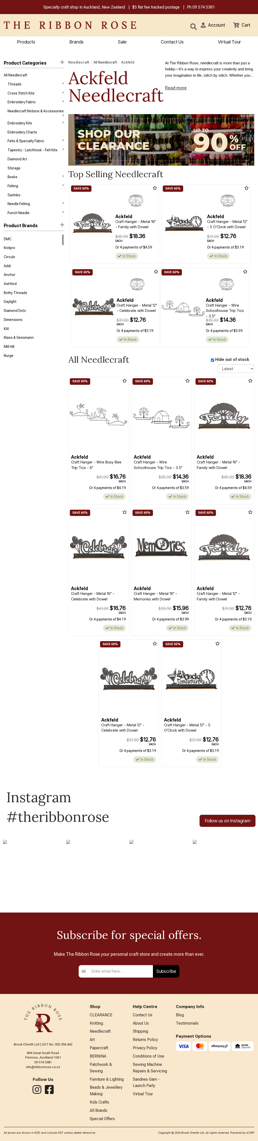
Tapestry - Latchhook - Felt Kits (32, 150)
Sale (122, 41)
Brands (77, 41)
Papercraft (99, 1047)
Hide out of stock (232, 359)
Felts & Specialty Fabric (26, 141)
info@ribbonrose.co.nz (43, 1067)
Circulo (9, 257)
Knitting (96, 1023)
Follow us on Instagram (227, 820)
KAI (6, 329)
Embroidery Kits (20, 123)
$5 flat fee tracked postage (156, 7)
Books (12, 177)
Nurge (8, 356)
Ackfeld (127, 62)
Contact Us (172, 41)
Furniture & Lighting (107, 1079)
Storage (14, 168)
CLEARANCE (101, 1015)
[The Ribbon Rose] (54, 25)
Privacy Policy (145, 1047)
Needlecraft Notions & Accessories (36, 111)
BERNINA (98, 1056)
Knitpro (9, 248)
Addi (7, 266)
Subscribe (166, 971)
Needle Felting (19, 204)
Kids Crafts (99, 1102)
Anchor (9, 275)
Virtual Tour (229, 41)
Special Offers (102, 1118)
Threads (14, 84)
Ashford (10, 284)
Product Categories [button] (25, 63)
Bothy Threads (15, 293)
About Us (141, 1023)
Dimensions (13, 320)
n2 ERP (250, 1132)
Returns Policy (145, 1039)
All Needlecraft (15, 75)
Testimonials (187, 1023)
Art (92, 1039)
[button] (213, 25)
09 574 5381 (203, 7)
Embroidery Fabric (22, 102)
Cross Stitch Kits (21, 93)
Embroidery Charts (22, 132)
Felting (13, 186)
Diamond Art (17, 159)
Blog (180, 1015)
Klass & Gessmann (19, 338)
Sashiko (14, 195)
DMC (8, 239)
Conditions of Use (148, 1056)
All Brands (98, 1110)
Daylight (10, 302)
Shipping (140, 1031)
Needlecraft (78, 62)
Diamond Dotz (15, 311)
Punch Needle (18, 213)
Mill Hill (9, 347)
